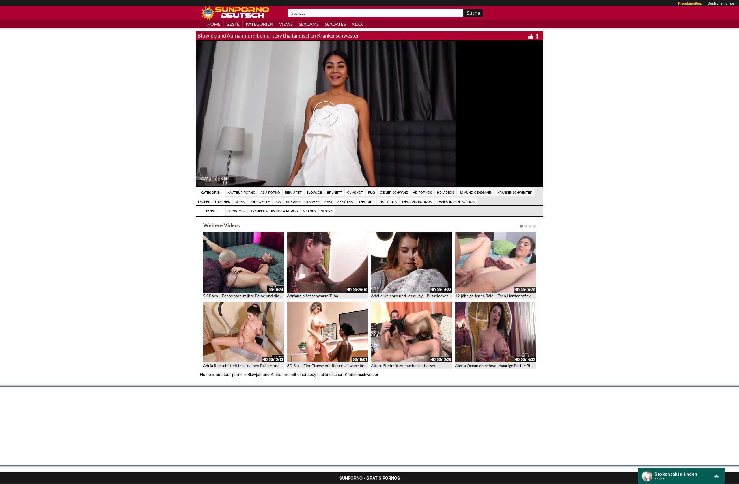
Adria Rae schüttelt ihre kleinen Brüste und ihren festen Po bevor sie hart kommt (275, 365)
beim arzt (293, 192)
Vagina (327, 211)
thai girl (366, 201)
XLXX (357, 24)
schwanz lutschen (303, 201)
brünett (334, 192)
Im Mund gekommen (475, 192)
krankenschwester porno (274, 211)
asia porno (270, 192)
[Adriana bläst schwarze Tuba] (327, 262)
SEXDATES (335, 24)
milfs (240, 201)
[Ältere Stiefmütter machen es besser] (411, 332)
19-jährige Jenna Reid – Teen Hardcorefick (493, 295)
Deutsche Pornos (721, 3)
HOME (214, 24)
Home (205, 374)
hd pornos (422, 192)
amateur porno (241, 192)
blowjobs (236, 211)
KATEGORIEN (259, 24)
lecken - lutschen (214, 201)
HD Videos (445, 192)
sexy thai (345, 201)
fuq (371, 192)
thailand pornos (417, 201)
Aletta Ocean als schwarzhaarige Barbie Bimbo (496, 365)
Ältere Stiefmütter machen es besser (403, 365)
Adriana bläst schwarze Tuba (312, 295)
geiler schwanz (394, 192)
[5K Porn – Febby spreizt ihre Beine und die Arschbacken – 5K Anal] (243, 262)
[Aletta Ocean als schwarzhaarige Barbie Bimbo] (495, 332)
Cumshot (355, 192)
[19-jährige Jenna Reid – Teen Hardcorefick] (495, 262)
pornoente (259, 201)
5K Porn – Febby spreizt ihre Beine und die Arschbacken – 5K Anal (262, 295)
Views (286, 24)
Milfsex (309, 211)
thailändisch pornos (456, 201)
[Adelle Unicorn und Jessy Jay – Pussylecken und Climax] (411, 262)
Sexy (328, 201)
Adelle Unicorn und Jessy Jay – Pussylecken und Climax (420, 295)
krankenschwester (514, 192)
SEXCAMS (309, 24)
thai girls (388, 201)
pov (278, 201)
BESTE (233, 24)
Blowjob (314, 192)
